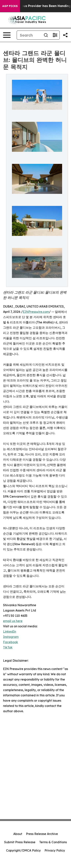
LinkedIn (9, 631)
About (17, 834)
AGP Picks (10, 6)
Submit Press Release (19, 842)
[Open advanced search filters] (54, 35)
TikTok (7, 647)
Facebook (10, 642)
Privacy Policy (54, 850)
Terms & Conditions (53, 842)
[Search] (45, 35)
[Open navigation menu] (7, 35)
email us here (13, 621)
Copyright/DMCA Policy (23, 850)
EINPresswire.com (36, 312)
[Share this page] (65, 35)
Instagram (11, 637)
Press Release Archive (42, 834)
